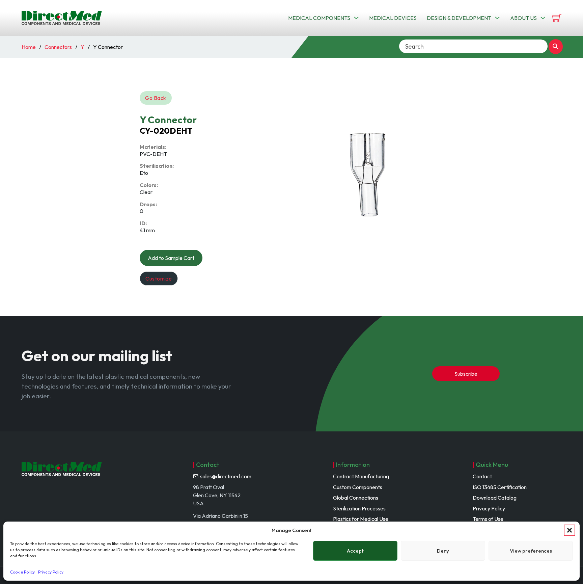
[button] (569, 530)
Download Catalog (495, 497)
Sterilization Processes (359, 508)
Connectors (58, 47)
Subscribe (465, 373)
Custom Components (357, 487)
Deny (443, 551)
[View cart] (556, 18)
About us (523, 18)
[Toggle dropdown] (356, 18)
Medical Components (319, 18)
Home (29, 47)
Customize (158, 278)
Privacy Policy (50, 572)
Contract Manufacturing (361, 476)
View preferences (531, 551)
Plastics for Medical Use (360, 518)
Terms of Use (488, 518)
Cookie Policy (22, 572)
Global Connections (355, 497)
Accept (355, 551)
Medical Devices (393, 18)
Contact (482, 476)
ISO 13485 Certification (500, 487)
